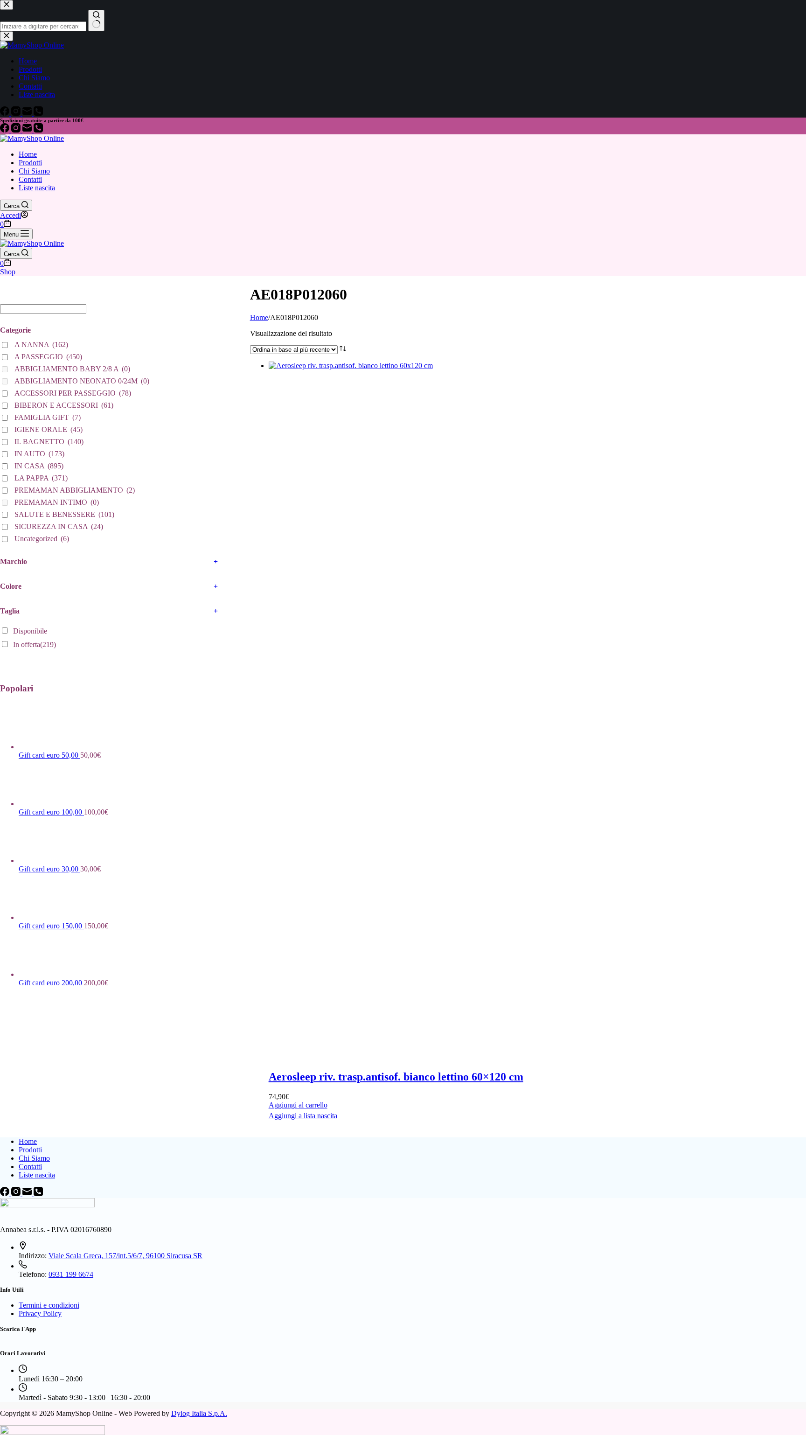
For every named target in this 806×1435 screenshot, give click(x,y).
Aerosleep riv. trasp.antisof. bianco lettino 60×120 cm (396, 1077)
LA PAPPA (41, 478)
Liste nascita (37, 188)
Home (28, 154)
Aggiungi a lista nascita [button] (303, 1116)
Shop (7, 272)
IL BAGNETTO (48, 442)
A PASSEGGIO (48, 357)
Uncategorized (41, 539)
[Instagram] (16, 130)
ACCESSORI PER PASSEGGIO (72, 393)
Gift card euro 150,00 (51, 926)
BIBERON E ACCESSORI (63, 405)
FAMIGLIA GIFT (47, 417)
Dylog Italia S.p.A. (199, 1413)
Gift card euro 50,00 (49, 755)
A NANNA (41, 344)
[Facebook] (5, 130)
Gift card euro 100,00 (51, 812)
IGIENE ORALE (48, 429)
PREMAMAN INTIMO (56, 502)
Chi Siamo (34, 171)
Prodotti (30, 163)
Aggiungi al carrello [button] (298, 1105)
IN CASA (38, 466)
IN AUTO (39, 454)
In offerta (34, 644)
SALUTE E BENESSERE (64, 514)
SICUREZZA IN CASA (58, 526)
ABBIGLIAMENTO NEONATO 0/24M (81, 381)
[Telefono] (38, 130)
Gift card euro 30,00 (49, 869)
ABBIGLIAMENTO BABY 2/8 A (72, 369)
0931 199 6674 (71, 1274)
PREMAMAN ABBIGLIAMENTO (74, 490)
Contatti (30, 179)
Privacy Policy (40, 1313)
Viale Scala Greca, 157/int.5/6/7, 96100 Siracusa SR (125, 1256)
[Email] (28, 130)
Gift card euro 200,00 (51, 983)
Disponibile (30, 631)
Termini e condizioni (49, 1305)
